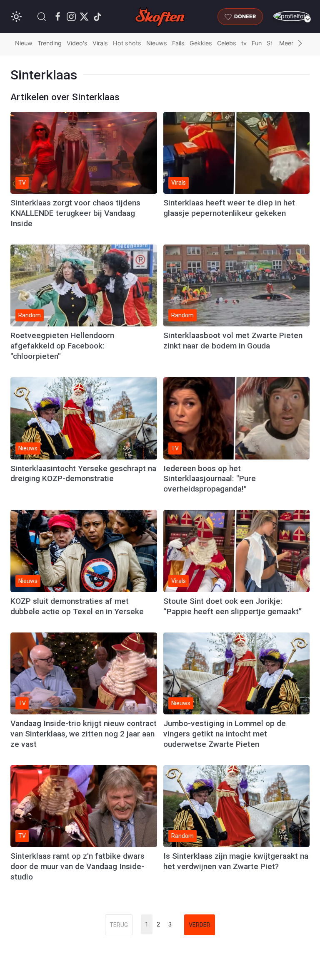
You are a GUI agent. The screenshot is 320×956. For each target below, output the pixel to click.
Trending (50, 43)
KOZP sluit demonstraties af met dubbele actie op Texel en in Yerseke (77, 606)
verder (199, 924)
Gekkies (201, 43)
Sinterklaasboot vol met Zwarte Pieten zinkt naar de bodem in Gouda (232, 341)
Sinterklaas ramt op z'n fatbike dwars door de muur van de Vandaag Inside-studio (77, 866)
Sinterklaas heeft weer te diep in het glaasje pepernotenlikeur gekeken (229, 208)
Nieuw (23, 43)
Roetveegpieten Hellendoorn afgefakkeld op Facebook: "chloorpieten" (62, 346)
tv (244, 43)
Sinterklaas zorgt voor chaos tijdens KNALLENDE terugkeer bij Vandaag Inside (75, 213)
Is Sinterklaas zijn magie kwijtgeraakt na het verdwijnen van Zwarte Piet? (235, 861)
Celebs (226, 43)
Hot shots (127, 43)
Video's (77, 43)
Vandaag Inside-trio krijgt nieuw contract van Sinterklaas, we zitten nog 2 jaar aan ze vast (83, 734)
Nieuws (156, 43)
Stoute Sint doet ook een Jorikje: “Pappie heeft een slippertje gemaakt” (232, 606)
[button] (42, 17)
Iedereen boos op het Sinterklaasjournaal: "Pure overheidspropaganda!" (209, 479)
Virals (100, 43)
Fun (257, 43)
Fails (178, 43)
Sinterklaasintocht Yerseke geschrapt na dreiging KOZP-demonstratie (83, 474)
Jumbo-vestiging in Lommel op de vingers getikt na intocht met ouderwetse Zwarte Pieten (224, 734)
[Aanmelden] (291, 16)
